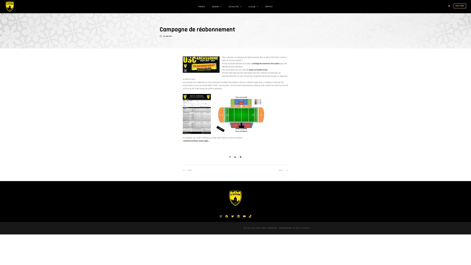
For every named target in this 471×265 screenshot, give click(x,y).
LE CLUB (252, 6)
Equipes (215, 6)
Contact (269, 6)
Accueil (201, 6)
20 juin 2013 (167, 36)
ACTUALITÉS (234, 6)
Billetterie (460, 6)
